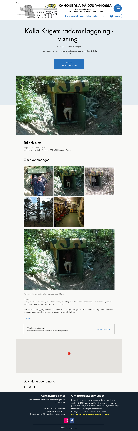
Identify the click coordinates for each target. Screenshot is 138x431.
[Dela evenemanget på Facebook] (25, 387)
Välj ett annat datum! (69, 65)
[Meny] (118, 8)
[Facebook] (72, 420)
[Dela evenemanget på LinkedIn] (35, 387)
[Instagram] (66, 420)
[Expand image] (39, 181)
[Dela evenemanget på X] (30, 387)
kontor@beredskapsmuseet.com (51, 414)
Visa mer (27, 318)
